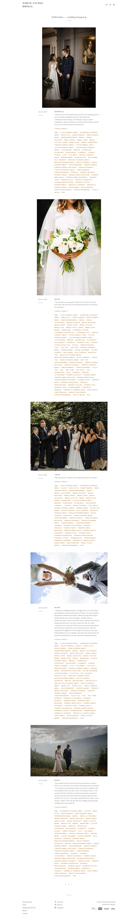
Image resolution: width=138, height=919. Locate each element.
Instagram (59, 908)
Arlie (57, 475)
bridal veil (59, 327)
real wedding (60, 160)
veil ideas (80, 370)
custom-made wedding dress (81, 337)
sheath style (91, 680)
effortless (87, 150)
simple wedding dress (69, 360)
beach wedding (67, 646)
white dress (74, 187)
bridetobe (93, 142)
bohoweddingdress (69, 137)
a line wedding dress (69, 132)
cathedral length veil (64, 332)
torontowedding (61, 172)
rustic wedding (83, 162)
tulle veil (75, 695)
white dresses (87, 187)
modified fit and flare (71, 671)
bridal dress (69, 140)
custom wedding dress (64, 147)
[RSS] (85, 17)
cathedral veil (83, 332)
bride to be (74, 142)
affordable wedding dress (71, 811)
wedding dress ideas (86, 377)
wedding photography (64, 182)
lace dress (72, 155)
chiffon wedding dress (64, 145)
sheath (68, 680)
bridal (82, 137)
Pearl (57, 607)
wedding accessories (73, 525)
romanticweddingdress (64, 162)
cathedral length (81, 330)
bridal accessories (62, 493)
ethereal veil (83, 342)
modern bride (67, 157)
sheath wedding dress (82, 843)
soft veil (85, 360)
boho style (66, 135)
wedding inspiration (84, 180)
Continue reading (60, 128)
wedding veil (90, 385)
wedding (74, 172)
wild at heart (79, 395)
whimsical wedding (76, 185)
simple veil (77, 686)
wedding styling (83, 182)
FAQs (24, 905)
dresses (77, 150)
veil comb (70, 370)
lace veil (64, 347)
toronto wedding (86, 167)
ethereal (82, 152)
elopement (59, 152)
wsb (63, 192)
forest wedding (87, 345)
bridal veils (71, 327)
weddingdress (60, 185)
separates (68, 515)
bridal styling (86, 325)
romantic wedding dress (78, 160)
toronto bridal (90, 165)
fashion (91, 152)
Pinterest (59, 905)
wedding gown (84, 380)
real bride (93, 157)
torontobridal (83, 170)
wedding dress (60, 175)
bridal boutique (89, 322)
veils (68, 372)
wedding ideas (67, 180)
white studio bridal (63, 190)
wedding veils (60, 387)
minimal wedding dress (64, 508)
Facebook (59, 902)
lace (64, 155)
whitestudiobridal (82, 190)
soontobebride (75, 165)
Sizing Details (27, 902)
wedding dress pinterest (77, 177)
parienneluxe (80, 157)
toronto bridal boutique (65, 167)
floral (57, 155)
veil (62, 370)
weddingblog (76, 538)
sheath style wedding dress (66, 683)
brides (84, 142)
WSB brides (57, 17)
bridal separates (74, 656)
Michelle (59, 111)
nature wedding (68, 510)
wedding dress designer (79, 175)
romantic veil (60, 676)
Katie (57, 299)
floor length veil (62, 345)
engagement (71, 152)
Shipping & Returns (29, 908)
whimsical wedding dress (75, 390)
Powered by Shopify (108, 904)
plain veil (74, 673)
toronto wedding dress (64, 170)
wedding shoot (74, 866)
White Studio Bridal (33, 4)
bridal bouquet (73, 322)
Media (25, 910)
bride (65, 142)
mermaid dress (60, 668)
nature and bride (82, 350)
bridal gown (82, 140)
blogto (64, 488)
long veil (74, 347)
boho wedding (79, 135)
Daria (57, 780)
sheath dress (78, 680)
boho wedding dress (77, 648)
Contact (25, 913)
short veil (65, 686)
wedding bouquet (87, 172)
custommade (66, 150)
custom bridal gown (85, 145)
